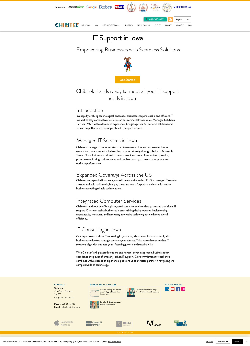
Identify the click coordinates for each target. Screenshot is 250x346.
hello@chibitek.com (70, 307)
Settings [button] (209, 341)
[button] (111, 25)
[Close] (246, 341)
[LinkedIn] (167, 289)
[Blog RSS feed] (170, 19)
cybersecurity (83, 214)
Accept (237, 341)
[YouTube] (172, 289)
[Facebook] (178, 289)
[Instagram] (183, 289)
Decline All (223, 341)
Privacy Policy (114, 341)
